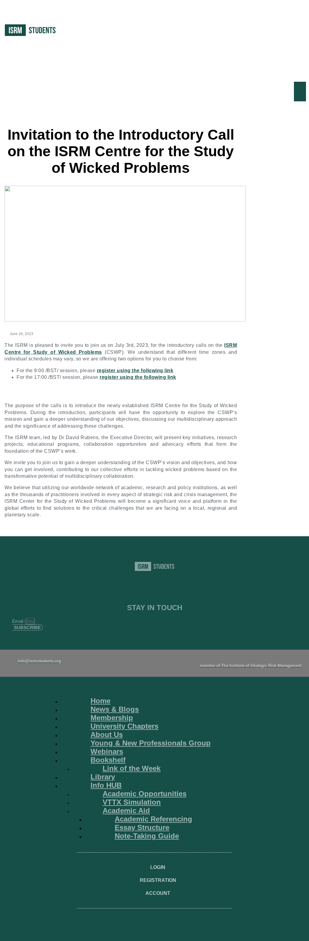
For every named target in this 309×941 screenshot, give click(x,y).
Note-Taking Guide (147, 836)
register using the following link (135, 370)
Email (18, 621)
